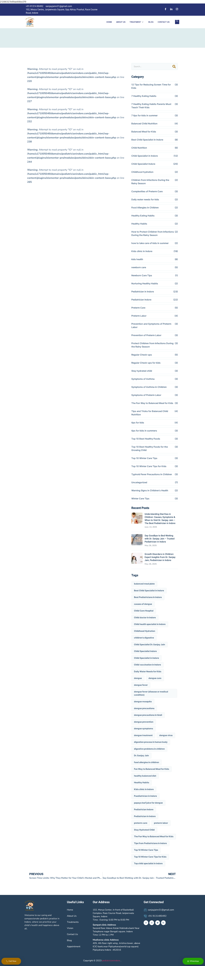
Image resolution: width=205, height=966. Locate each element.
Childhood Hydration (144, 631)
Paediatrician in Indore (145, 796)
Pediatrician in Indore (142, 291)
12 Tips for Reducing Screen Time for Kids (151, 86)
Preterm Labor (138, 315)
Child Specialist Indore (143, 163)
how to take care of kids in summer (150, 243)
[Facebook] (165, 10)
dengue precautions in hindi (148, 715)
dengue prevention (143, 722)
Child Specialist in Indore (144, 155)
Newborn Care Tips (141, 275)
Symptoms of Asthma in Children (149, 387)
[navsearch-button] (177, 22)
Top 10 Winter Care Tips (144, 458)
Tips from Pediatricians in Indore (150, 843)
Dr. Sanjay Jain (141, 755)
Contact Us (163, 22)
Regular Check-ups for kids (146, 362)
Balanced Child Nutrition (144, 123)
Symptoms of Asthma (143, 378)
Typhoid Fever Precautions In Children (151, 474)
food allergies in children (146, 762)
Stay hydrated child (141, 370)
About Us (120, 22)
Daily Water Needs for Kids (147, 671)
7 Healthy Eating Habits (143, 96)
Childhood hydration (142, 172)
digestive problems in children (149, 748)
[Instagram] (177, 10)
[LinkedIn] (171, 10)
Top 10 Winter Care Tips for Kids (148, 466)
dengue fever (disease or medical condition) (151, 693)
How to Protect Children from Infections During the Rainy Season (152, 233)
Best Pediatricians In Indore (148, 597)
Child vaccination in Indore (147, 664)
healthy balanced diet (145, 775)
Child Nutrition (139, 147)
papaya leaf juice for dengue (148, 802)
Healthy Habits (139, 223)
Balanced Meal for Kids (143, 131)
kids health (137, 259)
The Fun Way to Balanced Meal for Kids (152, 403)
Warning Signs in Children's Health (149, 490)
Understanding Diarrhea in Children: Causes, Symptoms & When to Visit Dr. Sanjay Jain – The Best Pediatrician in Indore (160, 518)
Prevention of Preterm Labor (146, 335)
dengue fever (141, 685)
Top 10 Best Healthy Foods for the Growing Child (149, 448)
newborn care (138, 267)
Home (109, 22)
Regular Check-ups (141, 354)
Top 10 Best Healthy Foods (145, 438)
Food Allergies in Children (145, 207)
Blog (151, 22)
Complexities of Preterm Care (147, 191)
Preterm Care (138, 307)
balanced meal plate (144, 583)
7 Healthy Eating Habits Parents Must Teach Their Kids (151, 106)
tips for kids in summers (144, 430)
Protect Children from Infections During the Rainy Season (152, 345)
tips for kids (137, 422)
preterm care (140, 823)
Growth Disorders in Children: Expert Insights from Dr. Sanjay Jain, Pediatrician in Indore (160, 557)
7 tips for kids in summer (144, 115)
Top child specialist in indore (148, 863)
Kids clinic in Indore (141, 251)
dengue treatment (143, 735)
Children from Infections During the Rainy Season (150, 182)
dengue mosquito (143, 701)
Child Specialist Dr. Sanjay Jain (149, 644)
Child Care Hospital (143, 610)
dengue (138, 678)
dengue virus (166, 735)
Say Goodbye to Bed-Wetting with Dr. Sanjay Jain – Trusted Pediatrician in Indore (159, 538)
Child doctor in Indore (145, 617)
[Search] (174, 66)
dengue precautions (144, 708)
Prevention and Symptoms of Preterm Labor (151, 325)
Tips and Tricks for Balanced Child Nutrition (149, 413)
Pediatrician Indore (141, 299)
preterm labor (161, 823)
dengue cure (155, 678)
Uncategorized (139, 482)
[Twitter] (157, 922)
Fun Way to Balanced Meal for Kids (151, 769)
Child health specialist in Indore (150, 624)
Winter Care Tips (140, 498)
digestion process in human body (150, 742)
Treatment (135, 22)
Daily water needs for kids (145, 199)
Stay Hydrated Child (144, 829)
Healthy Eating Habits (143, 215)
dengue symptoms (143, 728)
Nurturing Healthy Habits (144, 283)
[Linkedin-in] (163, 922)
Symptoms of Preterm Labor (146, 395)
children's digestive (144, 637)
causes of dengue (143, 604)
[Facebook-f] (146, 922)
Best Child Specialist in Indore (147, 139)
